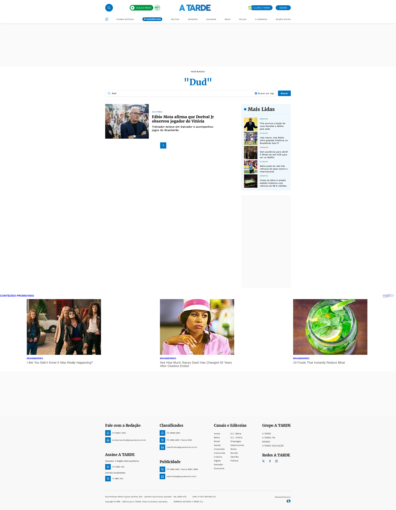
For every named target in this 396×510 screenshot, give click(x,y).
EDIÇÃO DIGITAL (283, 19)
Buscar (284, 93)
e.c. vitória (236, 437)
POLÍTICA (175, 19)
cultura (218, 457)
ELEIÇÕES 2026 (153, 19)
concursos (219, 453)
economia (219, 468)
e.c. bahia (235, 433)
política (234, 460)
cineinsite (219, 449)
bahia (217, 437)
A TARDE (266, 433)
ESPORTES (193, 19)
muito (233, 449)
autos (217, 433)
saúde (217, 445)
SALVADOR (211, 19)
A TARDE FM (268, 437)
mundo (234, 453)
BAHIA (227, 19)
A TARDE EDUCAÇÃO (273, 445)
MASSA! (266, 441)
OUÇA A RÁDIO (143, 7)
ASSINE (283, 7)
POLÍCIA (242, 19)
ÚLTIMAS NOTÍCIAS (125, 19)
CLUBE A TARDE (262, 7)
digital (217, 460)
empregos (235, 441)
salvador (218, 464)
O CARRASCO (261, 19)
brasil (217, 441)
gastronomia (237, 445)
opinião (234, 457)
